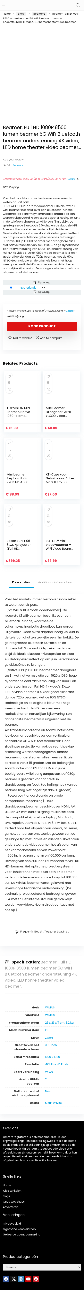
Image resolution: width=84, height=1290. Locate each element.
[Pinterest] (36, 1279)
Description (21, 582)
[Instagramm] (21, 1279)
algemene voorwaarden (19, 1229)
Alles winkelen (12, 1191)
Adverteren (10, 1207)
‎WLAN (49, 1072)
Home (7, 14)
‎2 (46, 1079)
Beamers (39, 14)
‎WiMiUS (50, 1007)
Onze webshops (14, 1202)
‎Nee (48, 1091)
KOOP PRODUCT (42, 326)
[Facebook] (6, 1279)
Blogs (6, 1196)
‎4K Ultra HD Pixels (57, 1064)
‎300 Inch (51, 1045)
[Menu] (4, 5)
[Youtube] (28, 1279)
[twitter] (13, 1279)
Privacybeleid (12, 1224)
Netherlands (28, 287)
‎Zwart (49, 1038)
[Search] (78, 5)
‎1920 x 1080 (52, 1057)
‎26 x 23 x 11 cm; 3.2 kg (59, 1023)
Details (71, 179)
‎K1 (46, 1030)
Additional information (55, 582)
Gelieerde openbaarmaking (21, 1234)
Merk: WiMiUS (54, 1103)
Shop (21, 14)
